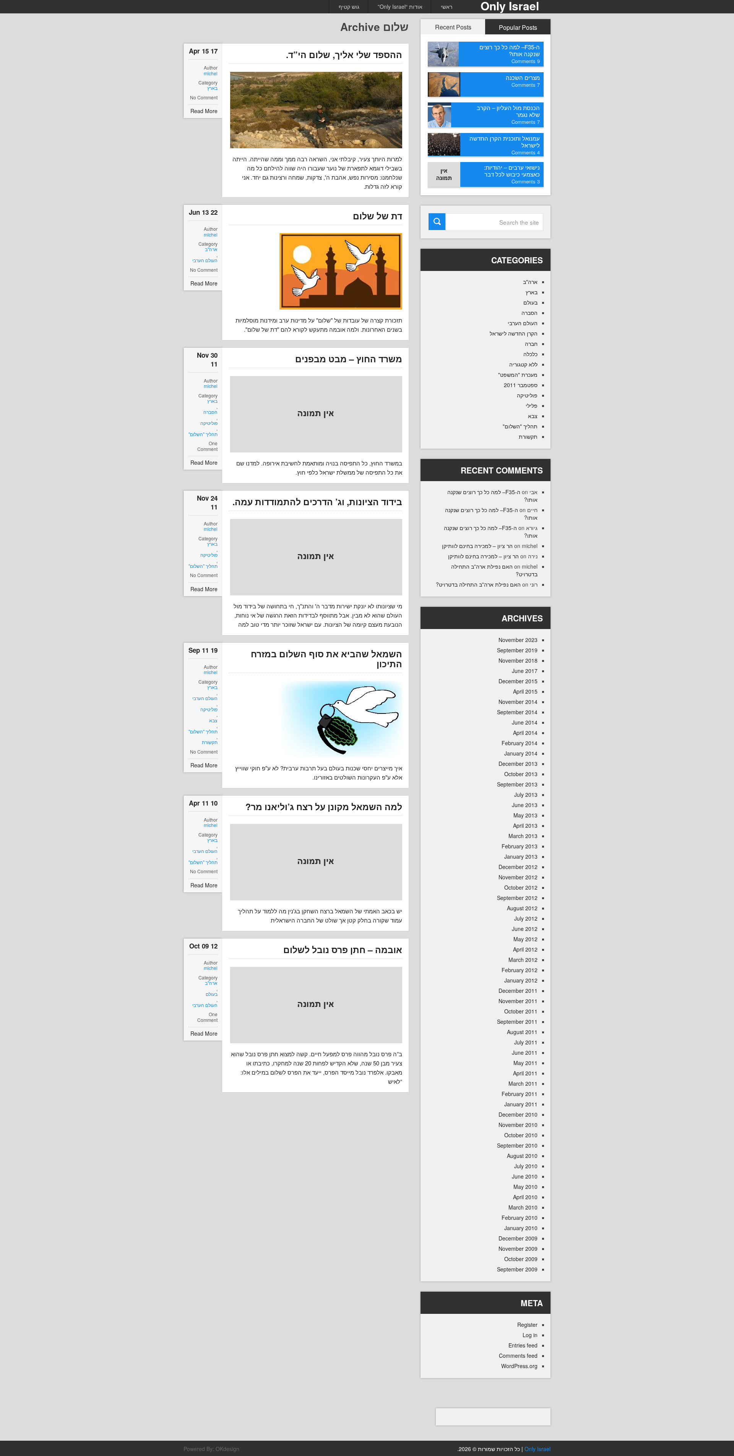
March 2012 (523, 959)
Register (527, 1324)
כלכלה (530, 354)
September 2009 (517, 1269)
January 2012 (521, 980)
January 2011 (521, 1104)
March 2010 (523, 1207)
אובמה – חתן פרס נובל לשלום (342, 949)
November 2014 (518, 701)
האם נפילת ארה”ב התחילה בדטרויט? (478, 584)
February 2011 (520, 1094)
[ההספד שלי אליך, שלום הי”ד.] (316, 110)
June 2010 (525, 1176)
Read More (204, 111)
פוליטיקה (209, 423)
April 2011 (525, 1073)
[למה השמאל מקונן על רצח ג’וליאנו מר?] (316, 862)
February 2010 (520, 1217)
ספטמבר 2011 (521, 385)
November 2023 (518, 640)
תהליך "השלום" (203, 434)
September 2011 (517, 1021)
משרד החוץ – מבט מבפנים (348, 358)
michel (211, 73)
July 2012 (526, 918)
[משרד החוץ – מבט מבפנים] (316, 414)
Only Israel (537, 1449)
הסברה (210, 412)
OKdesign (227, 1449)
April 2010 (525, 1197)
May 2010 (525, 1186)
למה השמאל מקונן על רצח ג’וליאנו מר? (323, 806)
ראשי (446, 6)
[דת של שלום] (340, 271)
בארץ (212, 88)
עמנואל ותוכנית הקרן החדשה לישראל (504, 141)
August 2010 (522, 1155)
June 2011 (525, 1052)
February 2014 (520, 743)
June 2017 (525, 670)
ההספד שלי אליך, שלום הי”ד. (344, 54)
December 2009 (518, 1238)
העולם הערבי (205, 260)
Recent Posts (453, 27)
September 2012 (517, 897)
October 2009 (521, 1259)
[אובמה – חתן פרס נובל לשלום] (316, 1005)
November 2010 (518, 1124)
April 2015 (525, 691)
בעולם (212, 994)
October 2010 (521, 1135)
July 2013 (526, 794)
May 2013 (525, 815)
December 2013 (518, 763)
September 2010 (517, 1145)
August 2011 (522, 1032)
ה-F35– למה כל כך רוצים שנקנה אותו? (509, 50)
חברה (531, 343)
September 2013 (517, 784)
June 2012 (525, 928)
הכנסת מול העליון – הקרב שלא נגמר (508, 111)
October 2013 (521, 774)
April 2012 (525, 949)
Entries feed (523, 1345)
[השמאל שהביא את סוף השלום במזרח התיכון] (341, 719)
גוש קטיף (349, 6)
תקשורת (210, 742)
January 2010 (521, 1228)
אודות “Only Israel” (400, 6)
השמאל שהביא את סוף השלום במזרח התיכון (326, 658)
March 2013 (523, 836)
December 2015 (518, 681)
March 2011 (523, 1083)
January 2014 (521, 753)
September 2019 (517, 650)
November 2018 (518, 660)
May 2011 (525, 1063)
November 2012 (518, 877)
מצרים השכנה (523, 77)
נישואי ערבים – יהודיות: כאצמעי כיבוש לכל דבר (512, 170)
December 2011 (518, 990)
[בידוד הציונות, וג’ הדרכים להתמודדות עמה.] (316, 557)
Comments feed (518, 1355)
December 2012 (518, 867)
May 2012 (525, 939)
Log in (530, 1335)
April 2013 (525, 825)
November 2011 (518, 1001)
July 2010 (526, 1166)
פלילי (532, 405)
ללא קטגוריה (523, 364)
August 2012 (522, 908)
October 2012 (521, 887)
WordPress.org (519, 1366)
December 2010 (518, 1114)
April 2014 (525, 732)
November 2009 (518, 1248)
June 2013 (525, 805)
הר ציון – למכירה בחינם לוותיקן (477, 546)
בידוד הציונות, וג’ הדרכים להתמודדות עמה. (317, 501)
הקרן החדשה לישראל (514, 333)
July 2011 (526, 1042)
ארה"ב (211, 249)
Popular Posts (518, 27)
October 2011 (521, 1011)
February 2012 (520, 970)
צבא (213, 720)
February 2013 (520, 846)
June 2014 (525, 722)
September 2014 (517, 712)
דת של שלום (377, 215)
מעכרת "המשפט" (518, 374)
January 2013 (521, 856)
